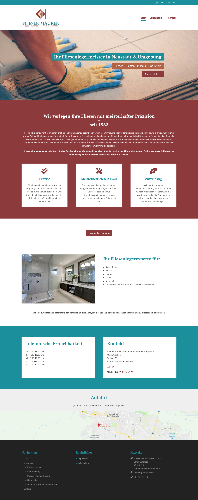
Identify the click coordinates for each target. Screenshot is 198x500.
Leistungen (156, 18)
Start (143, 18)
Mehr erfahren (153, 74)
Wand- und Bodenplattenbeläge (42, 484)
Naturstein (32, 480)
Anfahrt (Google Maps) (144, 472)
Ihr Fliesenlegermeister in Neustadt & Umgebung (107, 57)
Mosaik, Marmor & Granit (38, 475)
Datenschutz (171, 2)
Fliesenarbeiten (34, 467)
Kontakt (172, 18)
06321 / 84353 (141, 477)
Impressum (158, 2)
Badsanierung (33, 471)
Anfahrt (110, 366)
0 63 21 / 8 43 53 (125, 372)
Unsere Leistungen (99, 233)
